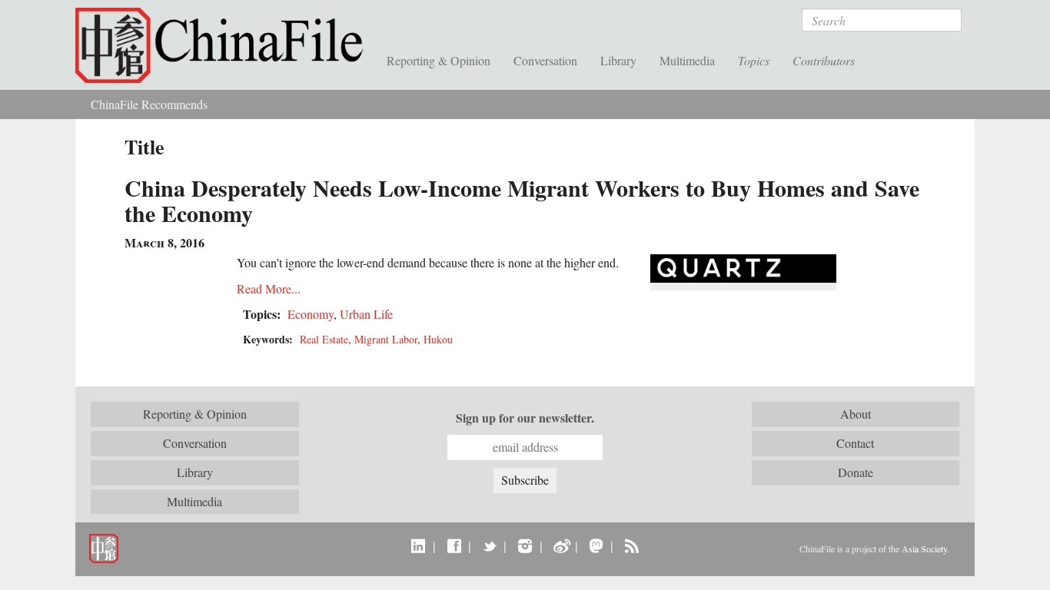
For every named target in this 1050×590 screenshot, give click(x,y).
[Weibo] (560, 545)
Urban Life (366, 314)
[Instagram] (524, 545)
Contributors (823, 60)
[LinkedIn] (418, 545)
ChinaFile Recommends (149, 104)
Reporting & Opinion (438, 60)
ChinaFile (225, 46)
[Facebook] (454, 545)
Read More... (269, 288)
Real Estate (324, 339)
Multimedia (687, 60)
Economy (310, 314)
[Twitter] (489, 545)
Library (618, 60)
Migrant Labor (385, 339)
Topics (753, 60)
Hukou (438, 339)
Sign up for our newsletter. (525, 417)
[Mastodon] (596, 545)
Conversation (545, 60)
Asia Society (924, 548)
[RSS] (631, 545)
